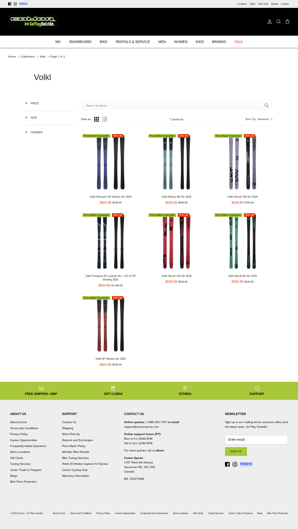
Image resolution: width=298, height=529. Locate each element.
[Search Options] (268, 105)
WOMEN (181, 42)
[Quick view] (136, 188)
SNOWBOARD (80, 42)
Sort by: (257, 119)
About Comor (18, 422)
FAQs (252, 4)
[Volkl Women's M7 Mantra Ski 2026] (110, 162)
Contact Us (69, 422)
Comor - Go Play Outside (30, 513)
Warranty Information (75, 475)
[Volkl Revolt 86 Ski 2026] (242, 241)
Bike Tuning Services (75, 458)
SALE (238, 42)
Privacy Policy (19, 434)
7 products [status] (176, 119)
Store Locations (20, 451)
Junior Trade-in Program (26, 469)
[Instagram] (15, 3)
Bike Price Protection (23, 481)
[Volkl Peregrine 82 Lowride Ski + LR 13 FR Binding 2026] (110, 241)
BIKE (103, 42)
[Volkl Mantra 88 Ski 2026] (176, 162)
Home (12, 56)
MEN (162, 42)
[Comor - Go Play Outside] (33, 21)
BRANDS (219, 42)
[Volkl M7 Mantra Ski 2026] (110, 324)
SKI (58, 42)
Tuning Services (20, 463)
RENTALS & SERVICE (133, 42)
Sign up (236, 451)
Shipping (67, 428)
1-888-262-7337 (156, 422)
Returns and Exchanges (77, 440)
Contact (285, 4)
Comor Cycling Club (75, 469)
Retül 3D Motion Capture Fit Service (85, 463)
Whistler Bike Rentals (75, 451)
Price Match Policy (74, 446)
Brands (274, 4)
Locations (242, 4)
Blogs (13, 475)
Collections (28, 56)
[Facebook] (9, 3)
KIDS (200, 42)
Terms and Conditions (24, 428)
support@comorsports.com (141, 426)
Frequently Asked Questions (28, 446)
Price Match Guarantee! (158, 3)
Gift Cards (263, 4)
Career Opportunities (23, 440)
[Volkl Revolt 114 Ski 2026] (176, 241)
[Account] (269, 21)
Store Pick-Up (71, 434)
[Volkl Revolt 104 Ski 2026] (242, 162)
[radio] (96, 119)
